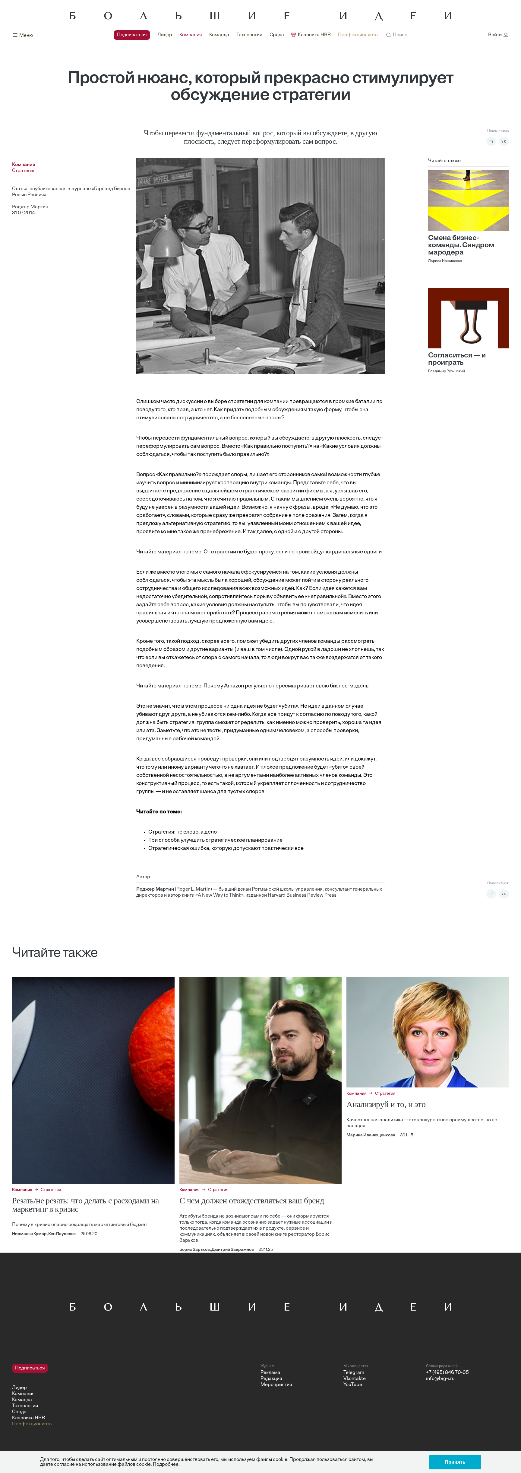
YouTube (352, 1384)
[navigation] (246, 35)
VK (503, 141)
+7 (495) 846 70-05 (447, 1372)
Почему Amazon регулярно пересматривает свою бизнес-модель (286, 686)
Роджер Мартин (30, 207)
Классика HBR (314, 35)
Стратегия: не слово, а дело (182, 832)
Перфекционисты (358, 35)
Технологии (249, 35)
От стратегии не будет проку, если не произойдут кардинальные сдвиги (293, 552)
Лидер (164, 35)
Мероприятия (276, 1384)
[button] (396, 35)
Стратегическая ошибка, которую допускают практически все (226, 848)
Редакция (271, 1378)
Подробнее (165, 1464)
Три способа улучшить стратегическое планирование (215, 840)
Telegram (353, 1372)
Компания (190, 35)
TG (491, 141)
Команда (219, 35)
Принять (455, 1462)
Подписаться (132, 35)
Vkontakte (354, 1378)
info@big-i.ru (440, 1378)
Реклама (270, 1372)
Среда (277, 35)
